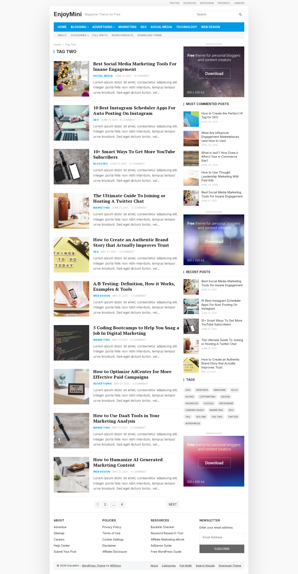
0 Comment (142, 75)
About (62, 35)
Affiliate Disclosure (114, 551)
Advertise (60, 527)
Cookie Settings (113, 539)
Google (209, 403)
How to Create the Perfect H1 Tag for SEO (222, 115)
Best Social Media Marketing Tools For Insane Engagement (135, 66)
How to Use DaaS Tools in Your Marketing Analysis (126, 418)
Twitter (174, 3)
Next (173, 504)
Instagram (207, 3)
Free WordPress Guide (166, 551)
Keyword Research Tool (167, 533)
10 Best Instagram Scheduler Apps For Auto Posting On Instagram (134, 110)
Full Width (100, 35)
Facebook (189, 3)
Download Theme (149, 35)
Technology (186, 27)
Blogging (78, 27)
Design (225, 396)
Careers (59, 539)
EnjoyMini (68, 14)
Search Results (122, 35)
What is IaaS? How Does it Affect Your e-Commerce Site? (219, 157)
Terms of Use (111, 533)
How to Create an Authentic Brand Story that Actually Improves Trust (131, 242)
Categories (78, 35)
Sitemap (59, 533)
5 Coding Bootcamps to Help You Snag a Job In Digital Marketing (136, 330)
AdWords (202, 390)
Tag (187, 416)
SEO (143, 27)
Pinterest (224, 3)
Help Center (62, 545)
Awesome (220, 390)
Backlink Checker (162, 527)
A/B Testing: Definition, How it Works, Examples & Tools (134, 286)
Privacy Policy (111, 527)
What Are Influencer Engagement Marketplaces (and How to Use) (220, 137)
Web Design (210, 27)
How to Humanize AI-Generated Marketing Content (128, 462)
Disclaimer (109, 545)
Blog (234, 390)
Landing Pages (194, 410)
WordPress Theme (93, 565)
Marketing (127, 27)
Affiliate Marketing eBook (167, 539)
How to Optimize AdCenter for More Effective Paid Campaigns (132, 374)
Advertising (102, 27)
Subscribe (222, 548)
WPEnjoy (115, 565)
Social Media (161, 27)
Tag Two (217, 416)
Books (189, 396)
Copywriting (207, 396)
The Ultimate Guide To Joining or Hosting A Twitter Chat (129, 198)
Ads (187, 390)
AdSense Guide (161, 545)
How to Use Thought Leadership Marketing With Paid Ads (220, 176)
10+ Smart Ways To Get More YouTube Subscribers (134, 154)
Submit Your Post (65, 551)
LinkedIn (239, 3)
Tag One (201, 416)
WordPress (192, 423)
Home (62, 27)
